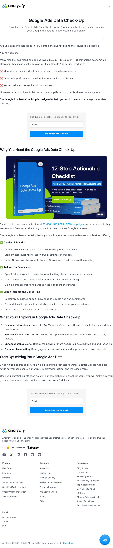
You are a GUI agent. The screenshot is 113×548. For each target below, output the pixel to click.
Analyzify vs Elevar (86, 501)
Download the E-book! (56, 133)
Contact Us (45, 473)
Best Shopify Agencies (88, 480)
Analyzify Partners (48, 491)
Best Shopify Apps (86, 489)
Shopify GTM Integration (14, 491)
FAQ (42, 501)
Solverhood (68, 543)
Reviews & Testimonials (51, 482)
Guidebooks (82, 472)
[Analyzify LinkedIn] (18, 454)
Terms (5, 521)
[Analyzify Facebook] (25, 454)
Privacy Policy (9, 517)
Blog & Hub (82, 468)
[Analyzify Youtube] (4, 454)
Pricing (43, 496)
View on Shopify (47, 477)
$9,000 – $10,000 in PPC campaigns (63, 224)
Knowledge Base (85, 476)
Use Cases (7, 468)
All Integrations (9, 496)
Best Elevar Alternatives (88, 505)
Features (6, 473)
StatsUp (81, 493)
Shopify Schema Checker (89, 497)
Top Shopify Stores (86, 484)
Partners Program (48, 487)
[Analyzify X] (11, 454)
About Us (44, 468)
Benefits (6, 477)
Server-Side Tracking (12, 482)
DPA (4, 525)
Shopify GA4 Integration (14, 487)
